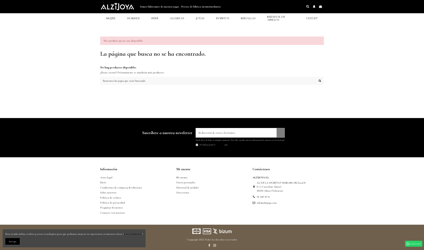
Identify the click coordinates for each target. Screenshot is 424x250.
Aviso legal (106, 177)
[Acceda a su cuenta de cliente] (314, 7)
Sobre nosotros (108, 192)
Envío (103, 182)
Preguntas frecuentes (111, 207)
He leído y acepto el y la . (223, 145)
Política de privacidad (112, 202)
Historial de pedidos (187, 187)
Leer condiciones (133, 234)
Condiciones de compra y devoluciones (121, 187)
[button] (111, 18)
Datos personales (185, 182)
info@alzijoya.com (266, 202)
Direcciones (182, 192)
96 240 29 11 (263, 197)
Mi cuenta (181, 177)
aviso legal (220, 144)
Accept (12, 241)
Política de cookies (110, 197)
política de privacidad (236, 144)
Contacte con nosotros (112, 212)
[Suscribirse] (281, 132)
